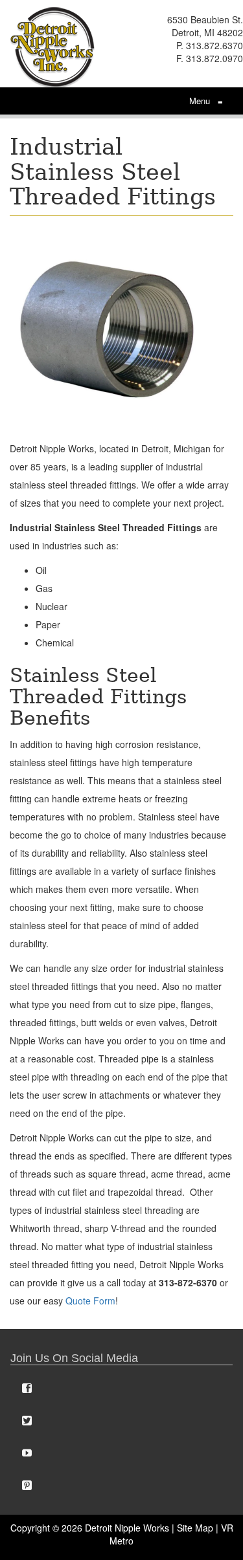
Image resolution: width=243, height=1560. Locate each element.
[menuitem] (121, 1388)
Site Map (195, 1527)
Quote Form (90, 1300)
